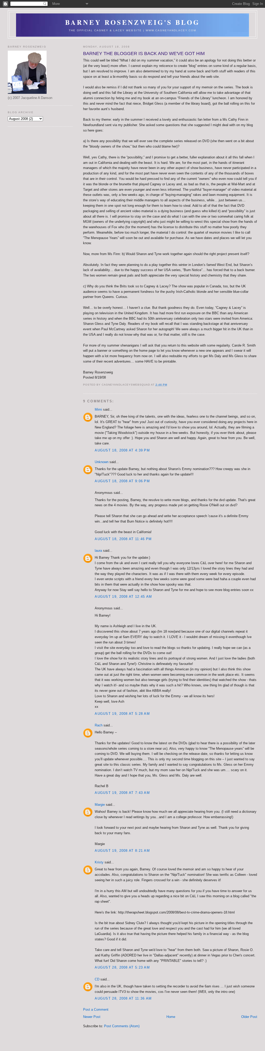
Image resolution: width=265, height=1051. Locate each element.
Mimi (98, 409)
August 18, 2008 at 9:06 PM (122, 481)
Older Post (249, 1017)
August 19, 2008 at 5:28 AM (122, 714)
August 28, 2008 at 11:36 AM (123, 998)
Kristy (99, 862)
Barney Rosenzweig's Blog (132, 22)
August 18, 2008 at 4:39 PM (122, 450)
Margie (100, 805)
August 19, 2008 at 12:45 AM (123, 597)
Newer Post (91, 1017)
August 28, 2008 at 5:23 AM (122, 967)
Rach (98, 725)
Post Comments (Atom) (121, 1026)
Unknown (101, 462)
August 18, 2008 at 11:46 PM (123, 539)
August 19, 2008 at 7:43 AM (122, 793)
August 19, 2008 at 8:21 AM (122, 851)
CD (97, 979)
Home (170, 1017)
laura (98, 551)
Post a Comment (95, 1009)
